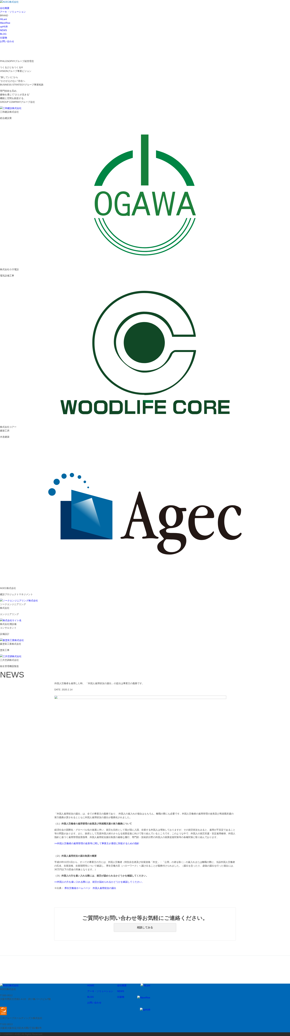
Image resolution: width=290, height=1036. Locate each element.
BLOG (3, 34)
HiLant (3, 19)
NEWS (3, 30)
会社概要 (4, 8)
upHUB (4, 26)
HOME (90, 985)
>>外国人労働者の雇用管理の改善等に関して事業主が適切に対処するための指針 (96, 843)
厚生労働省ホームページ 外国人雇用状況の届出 (90, 888)
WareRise (5, 22)
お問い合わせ (7, 41)
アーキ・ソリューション (13, 11)
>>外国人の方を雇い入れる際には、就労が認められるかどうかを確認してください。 (99, 881)
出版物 (3, 37)
